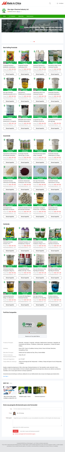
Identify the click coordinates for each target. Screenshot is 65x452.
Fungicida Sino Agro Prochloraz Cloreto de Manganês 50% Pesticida (39, 121)
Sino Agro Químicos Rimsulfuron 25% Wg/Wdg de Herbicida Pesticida (39, 297)
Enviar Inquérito (10, 74)
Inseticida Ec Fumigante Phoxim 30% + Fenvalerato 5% (39, 209)
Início (4, 16)
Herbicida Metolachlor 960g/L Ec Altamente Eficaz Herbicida (8, 297)
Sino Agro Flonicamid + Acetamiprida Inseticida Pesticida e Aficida (39, 182)
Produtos (13, 16)
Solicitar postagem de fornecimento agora (24, 434)
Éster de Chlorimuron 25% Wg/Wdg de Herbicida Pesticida (39, 270)
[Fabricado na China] (12, 3)
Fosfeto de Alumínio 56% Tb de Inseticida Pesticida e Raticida (25, 209)
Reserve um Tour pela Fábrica (32, 336)
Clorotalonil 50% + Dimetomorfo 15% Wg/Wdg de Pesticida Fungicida (9, 121)
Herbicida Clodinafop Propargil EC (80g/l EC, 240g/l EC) (8, 270)
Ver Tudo (5, 376)
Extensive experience (40, 396)
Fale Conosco (30, 16)
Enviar (15, 431)
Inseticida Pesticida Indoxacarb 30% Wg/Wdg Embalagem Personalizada (9, 182)
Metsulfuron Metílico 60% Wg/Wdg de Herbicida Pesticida (54, 270)
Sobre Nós (20, 16)
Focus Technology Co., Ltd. (30, 443)
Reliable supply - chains (25, 396)
